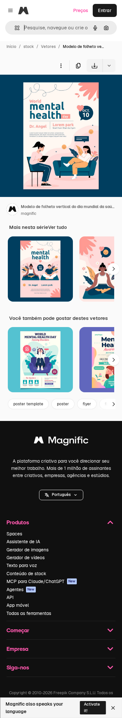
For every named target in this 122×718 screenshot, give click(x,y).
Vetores (48, 46)
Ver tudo (57, 227)
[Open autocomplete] (14, 27)
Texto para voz (22, 565)
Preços (80, 10)
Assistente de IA (23, 542)
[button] (61, 495)
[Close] (113, 708)
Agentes (20, 589)
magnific (28, 213)
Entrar (105, 10)
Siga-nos (18, 667)
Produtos (18, 522)
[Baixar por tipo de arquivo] (108, 65)
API (10, 597)
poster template (28, 404)
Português (61, 494)
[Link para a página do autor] (12, 210)
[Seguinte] (113, 269)
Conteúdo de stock (26, 573)
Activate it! (92, 707)
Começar (18, 630)
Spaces (14, 534)
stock (28, 46)
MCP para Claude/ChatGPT (41, 581)
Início (11, 46)
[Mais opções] (60, 65)
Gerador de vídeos (26, 558)
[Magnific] (61, 442)
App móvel (18, 605)
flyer (87, 404)
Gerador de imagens (27, 550)
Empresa (17, 648)
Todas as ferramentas (29, 613)
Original (42, 87)
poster (63, 404)
